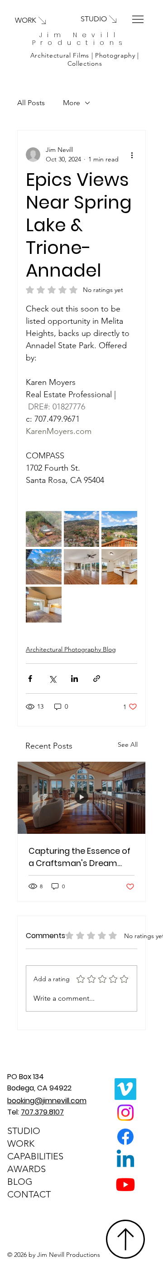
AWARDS (26, 1168)
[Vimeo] (125, 1089)
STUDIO (23, 1130)
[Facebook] (125, 1137)
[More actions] (131, 154)
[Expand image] (44, 529)
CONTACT (29, 1194)
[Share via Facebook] (30, 678)
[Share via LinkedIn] (74, 678)
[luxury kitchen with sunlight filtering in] (81, 798)
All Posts (31, 102)
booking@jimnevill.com (46, 1100)
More (71, 102)
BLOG (20, 1181)
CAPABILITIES (35, 1156)
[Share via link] (96, 678)
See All (128, 744)
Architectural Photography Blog (71, 649)
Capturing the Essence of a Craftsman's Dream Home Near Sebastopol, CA (79, 857)
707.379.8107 (42, 1112)
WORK (20, 1143)
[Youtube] (125, 1184)
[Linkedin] (125, 1160)
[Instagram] (125, 1113)
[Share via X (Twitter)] (52, 678)
